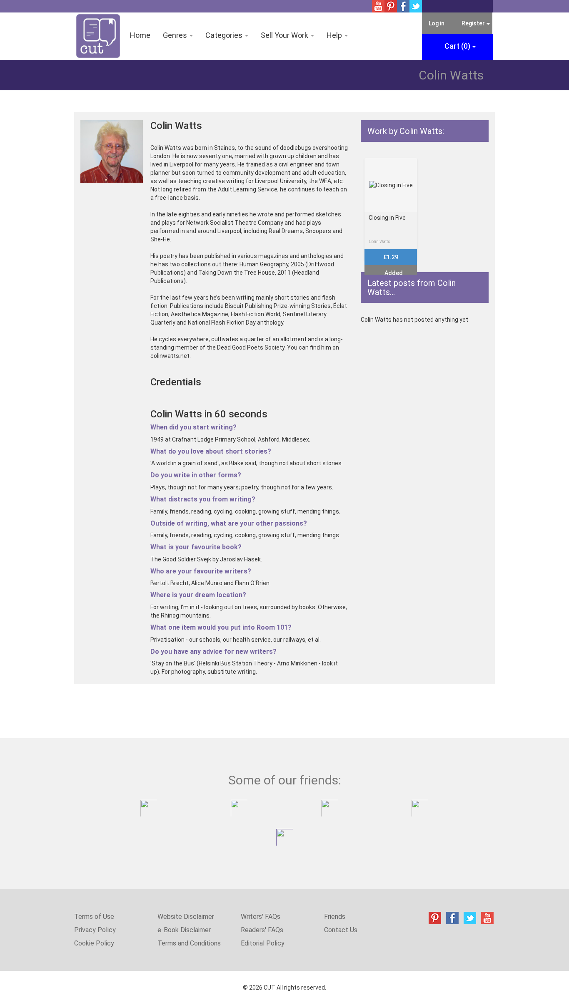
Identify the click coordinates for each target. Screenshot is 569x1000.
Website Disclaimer (185, 917)
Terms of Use (94, 917)
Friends (334, 917)
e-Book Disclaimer (184, 930)
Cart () (458, 46)
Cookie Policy (94, 943)
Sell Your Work (285, 35)
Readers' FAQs (262, 930)
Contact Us (340, 930)
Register (473, 23)
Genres (176, 35)
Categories (224, 35)
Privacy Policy (95, 930)
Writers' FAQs (260, 917)
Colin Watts (379, 241)
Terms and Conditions (189, 943)
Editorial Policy (262, 943)
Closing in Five (387, 218)
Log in (436, 23)
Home (140, 35)
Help (335, 35)
